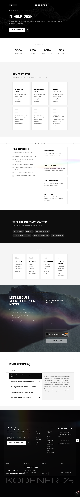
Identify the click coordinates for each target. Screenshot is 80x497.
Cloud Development (50, 447)
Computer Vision (49, 435)
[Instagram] (49, 473)
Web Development (50, 439)
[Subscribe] (77, 440)
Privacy (67, 474)
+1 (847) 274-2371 (12, 470)
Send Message (57, 341)
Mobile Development (50, 443)
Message (49, 320)
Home (37, 431)
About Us (38, 433)
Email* (48, 313)
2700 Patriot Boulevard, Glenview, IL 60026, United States (30, 472)
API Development (50, 451)
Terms (62, 474)
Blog (37, 442)
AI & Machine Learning (50, 431)
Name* (48, 306)
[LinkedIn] (43, 473)
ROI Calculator (38, 445)
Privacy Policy (61, 445)
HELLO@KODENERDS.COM (13, 473)
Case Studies (37, 436)
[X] (46, 473)
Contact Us (38, 439)
